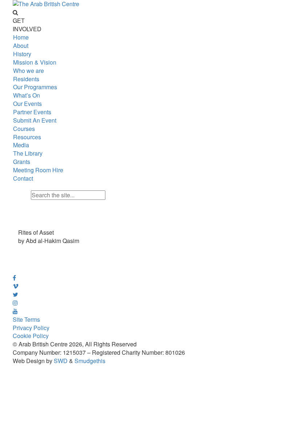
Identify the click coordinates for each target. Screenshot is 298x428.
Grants (21, 161)
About (20, 45)
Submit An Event (34, 120)
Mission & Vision (34, 62)
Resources (27, 137)
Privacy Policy (31, 328)
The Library (28, 153)
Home (21, 37)
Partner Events (32, 112)
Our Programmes (35, 87)
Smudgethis (89, 361)
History (22, 54)
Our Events (27, 103)
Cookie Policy (31, 336)
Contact (23, 178)
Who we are (28, 70)
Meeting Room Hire (38, 170)
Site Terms (26, 319)
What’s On (26, 95)
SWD (61, 361)
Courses (24, 128)
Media (21, 145)
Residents (26, 79)
